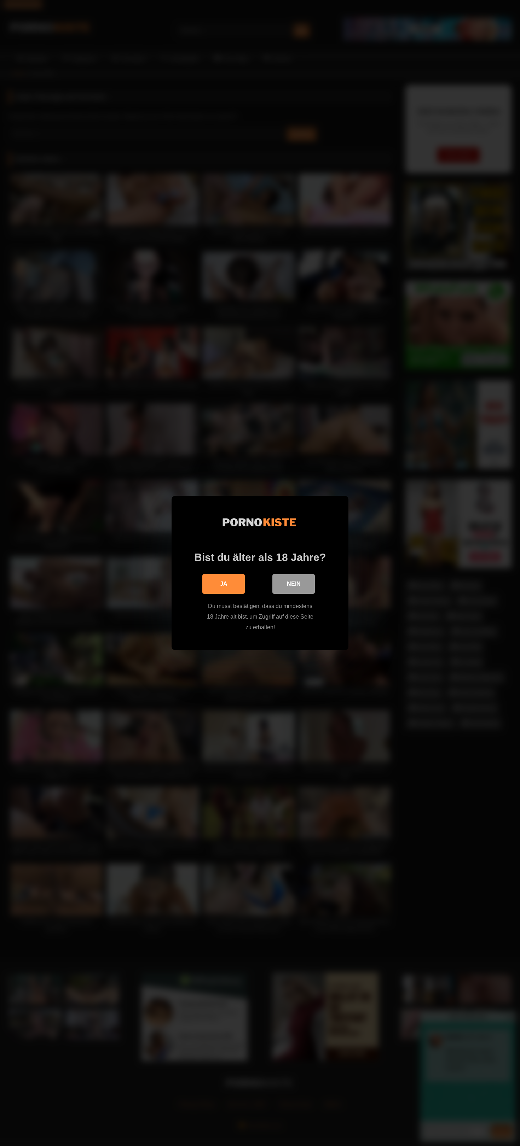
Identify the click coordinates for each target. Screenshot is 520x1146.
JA (223, 584)
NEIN (294, 584)
